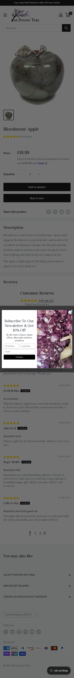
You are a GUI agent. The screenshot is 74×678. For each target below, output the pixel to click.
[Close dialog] (69, 312)
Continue (19, 357)
